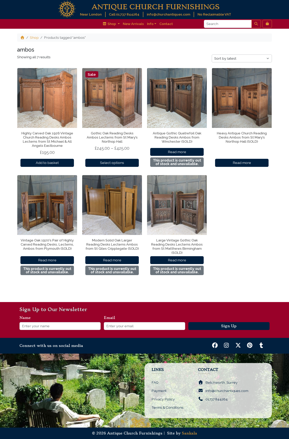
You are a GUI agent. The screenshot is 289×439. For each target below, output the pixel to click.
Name (26, 318)
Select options (112, 163)
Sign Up (229, 326)
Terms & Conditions (167, 407)
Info (150, 24)
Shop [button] (112, 24)
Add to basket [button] (47, 163)
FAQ (155, 382)
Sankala (189, 433)
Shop (34, 37)
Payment (159, 391)
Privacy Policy (163, 399)
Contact (166, 24)
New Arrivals (133, 24)
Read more (177, 152)
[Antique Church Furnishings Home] (67, 9)
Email (111, 318)
